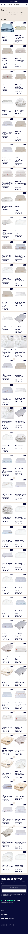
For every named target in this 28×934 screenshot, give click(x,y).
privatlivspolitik (8, 895)
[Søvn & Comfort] (7, 925)
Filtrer (4, 19)
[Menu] (1, 4)
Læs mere (3, 16)
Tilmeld (14, 891)
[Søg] (4, 4)
